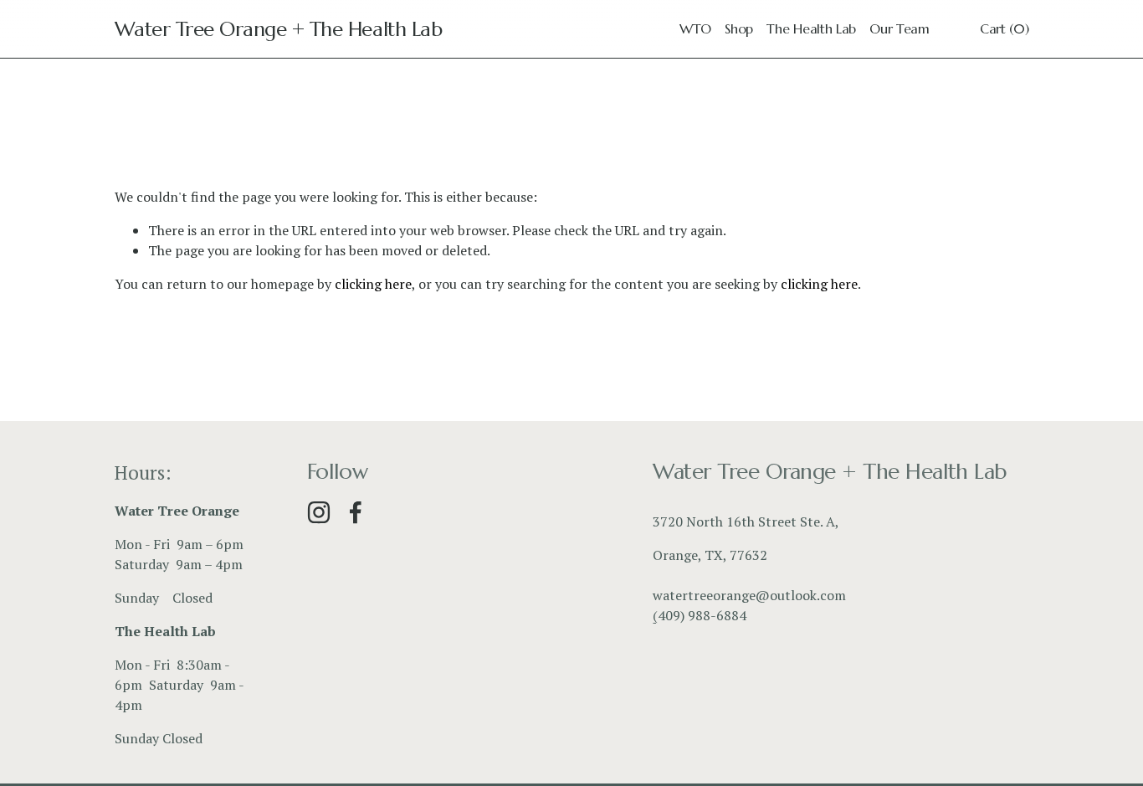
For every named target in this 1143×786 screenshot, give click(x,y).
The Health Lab (811, 28)
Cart (1004, 29)
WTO (695, 28)
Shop (739, 28)
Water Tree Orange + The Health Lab (279, 29)
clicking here (373, 284)
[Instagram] (319, 512)
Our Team (899, 28)
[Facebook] (355, 512)
